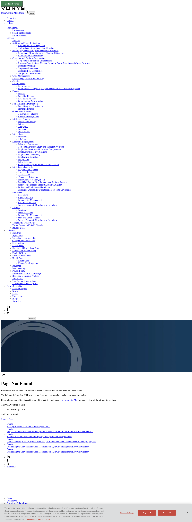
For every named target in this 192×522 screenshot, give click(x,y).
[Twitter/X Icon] (8, 313)
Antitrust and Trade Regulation (26, 43)
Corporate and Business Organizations (29, 58)
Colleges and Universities (23, 240)
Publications (17, 296)
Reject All (147, 513)
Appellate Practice (26, 172)
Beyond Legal (18, 228)
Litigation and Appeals (22, 167)
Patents (21, 124)
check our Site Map (69, 400)
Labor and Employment (22, 142)
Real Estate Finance (27, 98)
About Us (11, 18)
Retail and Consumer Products (25, 276)
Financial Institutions (21, 255)
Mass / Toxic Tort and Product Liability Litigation (40, 185)
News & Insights (14, 286)
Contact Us (12, 500)
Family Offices (19, 253)
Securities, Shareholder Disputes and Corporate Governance (44, 190)
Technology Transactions (23, 223)
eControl (16, 81)
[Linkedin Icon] (8, 307)
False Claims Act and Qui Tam (31, 180)
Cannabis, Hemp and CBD (24, 238)
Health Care (17, 258)
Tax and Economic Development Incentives (37, 205)
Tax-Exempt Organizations (24, 281)
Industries (11, 230)
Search (32, 319)
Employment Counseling (29, 154)
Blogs (15, 299)
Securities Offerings (27, 66)
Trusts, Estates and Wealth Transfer (27, 225)
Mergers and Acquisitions (29, 73)
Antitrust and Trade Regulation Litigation (36, 48)
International (17, 134)
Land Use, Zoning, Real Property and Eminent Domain (42, 182)
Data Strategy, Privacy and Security (28, 78)
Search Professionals (21, 33)
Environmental (18, 83)
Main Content (7, 13)
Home (9, 498)
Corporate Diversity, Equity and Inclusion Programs (41, 147)
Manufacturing (18, 268)
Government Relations (22, 111)
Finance (15, 91)
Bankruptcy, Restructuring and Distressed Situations (35, 50)
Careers (10, 20)
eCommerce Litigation (28, 177)
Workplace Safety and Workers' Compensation (38, 164)
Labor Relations (25, 162)
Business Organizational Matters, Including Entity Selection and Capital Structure (54, 63)
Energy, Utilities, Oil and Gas (25, 248)
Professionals (12, 28)
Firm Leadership (19, 35)
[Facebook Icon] (7, 310)
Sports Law (17, 278)
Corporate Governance (28, 68)
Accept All (167, 513)
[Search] (27, 13)
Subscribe (16, 301)
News (15, 291)
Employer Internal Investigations (32, 152)
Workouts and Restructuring (30, 55)
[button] (3, 376)
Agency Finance (25, 197)
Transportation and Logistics (25, 283)
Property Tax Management (30, 200)
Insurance (16, 266)
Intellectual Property (21, 119)
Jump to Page (7, 419)
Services (10, 38)
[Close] (187, 513)
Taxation (16, 207)
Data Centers (18, 245)
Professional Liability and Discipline (34, 187)
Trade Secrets (24, 131)
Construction (18, 243)
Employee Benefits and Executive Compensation (39, 149)
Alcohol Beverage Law (28, 116)
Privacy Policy (44, 519)
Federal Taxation (25, 212)
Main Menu (19, 13)
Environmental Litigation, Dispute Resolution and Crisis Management (49, 88)
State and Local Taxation (29, 217)
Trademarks (23, 129)
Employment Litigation (28, 157)
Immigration (23, 159)
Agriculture (17, 235)
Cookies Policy (31, 519)
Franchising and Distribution (25, 104)
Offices (10, 23)
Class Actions (24, 174)
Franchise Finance (26, 96)
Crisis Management (21, 76)
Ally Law (22, 139)
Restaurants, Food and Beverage (26, 273)
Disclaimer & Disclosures (18, 503)
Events (15, 293)
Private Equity (18, 271)
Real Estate (17, 192)
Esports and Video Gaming (24, 250)
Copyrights (23, 126)
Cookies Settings (12, 4)
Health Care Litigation (28, 263)
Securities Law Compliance (30, 71)
